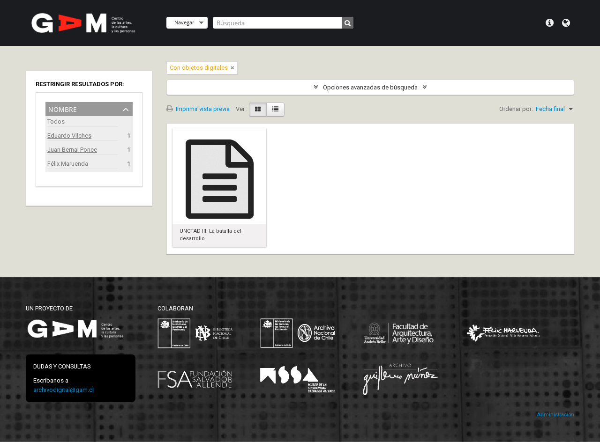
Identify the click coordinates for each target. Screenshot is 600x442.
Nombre (62, 108)
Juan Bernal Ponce (72, 149)
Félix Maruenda (67, 163)
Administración (555, 415)
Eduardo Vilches (69, 135)
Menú (549, 23)
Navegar (184, 22)
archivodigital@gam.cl (63, 389)
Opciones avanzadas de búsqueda (370, 87)
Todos (56, 121)
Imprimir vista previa (202, 108)
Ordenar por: (516, 108)
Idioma (566, 23)
